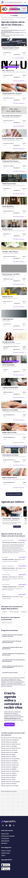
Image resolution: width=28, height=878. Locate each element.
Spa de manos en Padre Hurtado (10, 744)
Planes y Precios (6, 850)
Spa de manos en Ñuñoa (8, 777)
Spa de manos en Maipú (8, 754)
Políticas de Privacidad (7, 836)
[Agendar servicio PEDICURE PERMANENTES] (11, 416)
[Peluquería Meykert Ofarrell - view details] (14, 42)
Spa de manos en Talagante (9, 767)
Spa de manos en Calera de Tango (11, 738)
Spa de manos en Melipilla (8, 769)
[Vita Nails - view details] (14, 246)
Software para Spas (10, 718)
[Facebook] (6, 825)
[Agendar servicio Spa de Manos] (11, 54)
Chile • (6, 17)
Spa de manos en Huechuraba (10, 771)
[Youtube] (13, 825)
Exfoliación (4, 611)
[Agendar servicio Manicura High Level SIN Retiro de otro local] (11, 348)
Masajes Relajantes (14, 611)
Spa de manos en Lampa (8, 756)
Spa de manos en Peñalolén (9, 761)
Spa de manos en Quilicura (9, 775)
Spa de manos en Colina (8, 779)
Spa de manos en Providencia (10, 740)
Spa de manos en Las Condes (9, 786)
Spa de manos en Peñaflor (9, 784)
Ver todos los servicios (18, 58)
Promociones (5, 838)
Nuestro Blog (5, 833)
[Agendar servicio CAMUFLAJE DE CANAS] (11, 167)
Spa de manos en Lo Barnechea (10, 781)
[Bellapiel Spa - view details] (14, 291)
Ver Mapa (15, 15)
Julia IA (3, 855)
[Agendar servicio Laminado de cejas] (11, 76)
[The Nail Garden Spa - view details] (14, 88)
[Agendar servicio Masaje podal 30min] (11, 212)
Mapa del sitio (5, 841)
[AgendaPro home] (2, 2)
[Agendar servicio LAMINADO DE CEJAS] (11, 280)
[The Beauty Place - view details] (14, 155)
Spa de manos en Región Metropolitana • (17, 17)
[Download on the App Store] (6, 864)
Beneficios (4, 843)
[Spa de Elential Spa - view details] (14, 201)
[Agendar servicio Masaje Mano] (11, 189)
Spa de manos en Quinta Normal (10, 748)
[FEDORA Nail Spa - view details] (14, 178)
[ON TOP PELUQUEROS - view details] (14, 359)
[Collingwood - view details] (14, 382)
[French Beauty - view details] (14, 449)
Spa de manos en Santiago (9, 746)
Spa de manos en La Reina (8, 773)
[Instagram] (2, 825)
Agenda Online (5, 853)
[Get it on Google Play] (6, 868)
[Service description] (10, 53)
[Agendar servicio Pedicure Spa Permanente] (11, 257)
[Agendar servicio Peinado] (11, 371)
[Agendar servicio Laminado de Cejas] (11, 121)
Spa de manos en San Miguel (9, 752)
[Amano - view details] (14, 404)
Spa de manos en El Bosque (9, 742)
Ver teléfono (17, 526)
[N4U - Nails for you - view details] (14, 65)
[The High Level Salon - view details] (14, 336)
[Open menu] (25, 2)
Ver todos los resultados (14, 494)
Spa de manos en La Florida (9, 750)
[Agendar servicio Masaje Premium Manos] (11, 461)
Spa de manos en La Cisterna (9, 763)
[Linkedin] (10, 825)
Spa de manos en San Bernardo (10, 759)
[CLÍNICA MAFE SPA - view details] (14, 314)
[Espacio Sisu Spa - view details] (14, 268)
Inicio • (2, 17)
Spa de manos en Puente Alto (10, 765)
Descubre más (9, 724)
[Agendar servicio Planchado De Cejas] (11, 99)
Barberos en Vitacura (7, 622)
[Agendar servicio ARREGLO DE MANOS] (11, 393)
